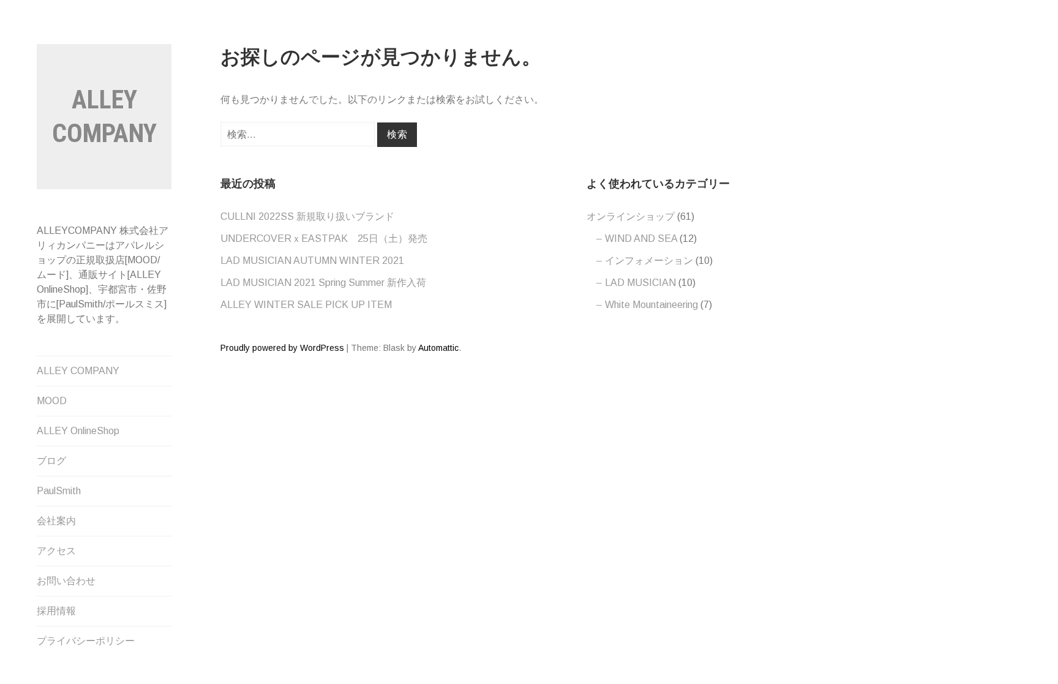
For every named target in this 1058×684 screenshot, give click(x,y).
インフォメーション (649, 260)
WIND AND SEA (641, 238)
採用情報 (56, 611)
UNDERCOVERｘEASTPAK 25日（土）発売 (323, 238)
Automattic (438, 348)
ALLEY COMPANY (78, 371)
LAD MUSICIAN (640, 282)
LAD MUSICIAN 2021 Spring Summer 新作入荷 (323, 282)
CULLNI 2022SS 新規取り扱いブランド (307, 216)
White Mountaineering (651, 304)
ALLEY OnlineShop (78, 431)
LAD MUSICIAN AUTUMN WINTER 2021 (312, 260)
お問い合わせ (66, 581)
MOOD (52, 401)
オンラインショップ (631, 216)
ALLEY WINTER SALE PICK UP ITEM (306, 304)
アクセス (56, 551)
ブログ (51, 461)
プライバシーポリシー (86, 641)
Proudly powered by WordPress (282, 348)
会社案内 (56, 521)
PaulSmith (59, 491)
